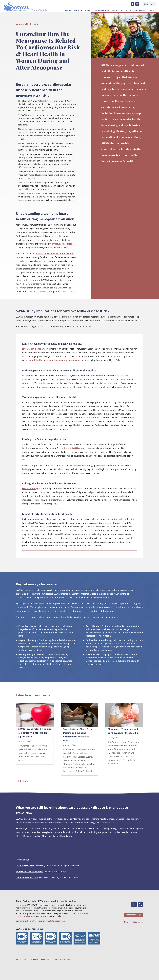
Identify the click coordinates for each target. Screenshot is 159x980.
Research (124, 11)
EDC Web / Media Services (61, 959)
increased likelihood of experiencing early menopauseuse (54, 360)
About (77, 11)
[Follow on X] (137, 4)
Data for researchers (56, 921)
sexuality (26, 916)
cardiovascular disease (63, 243)
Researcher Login (133, 914)
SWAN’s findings (30, 488)
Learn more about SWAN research (30, 921)
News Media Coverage (133, 922)
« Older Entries (23, 781)
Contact (152, 11)
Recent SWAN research (75, 448)
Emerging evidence (31, 348)
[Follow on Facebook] (132, 4)
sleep (33, 916)
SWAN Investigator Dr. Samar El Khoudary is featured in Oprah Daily (34, 732)
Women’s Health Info (105, 11)
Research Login (149, 4)
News (87, 11)
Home (68, 11)
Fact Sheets (139, 11)
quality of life (39, 836)
